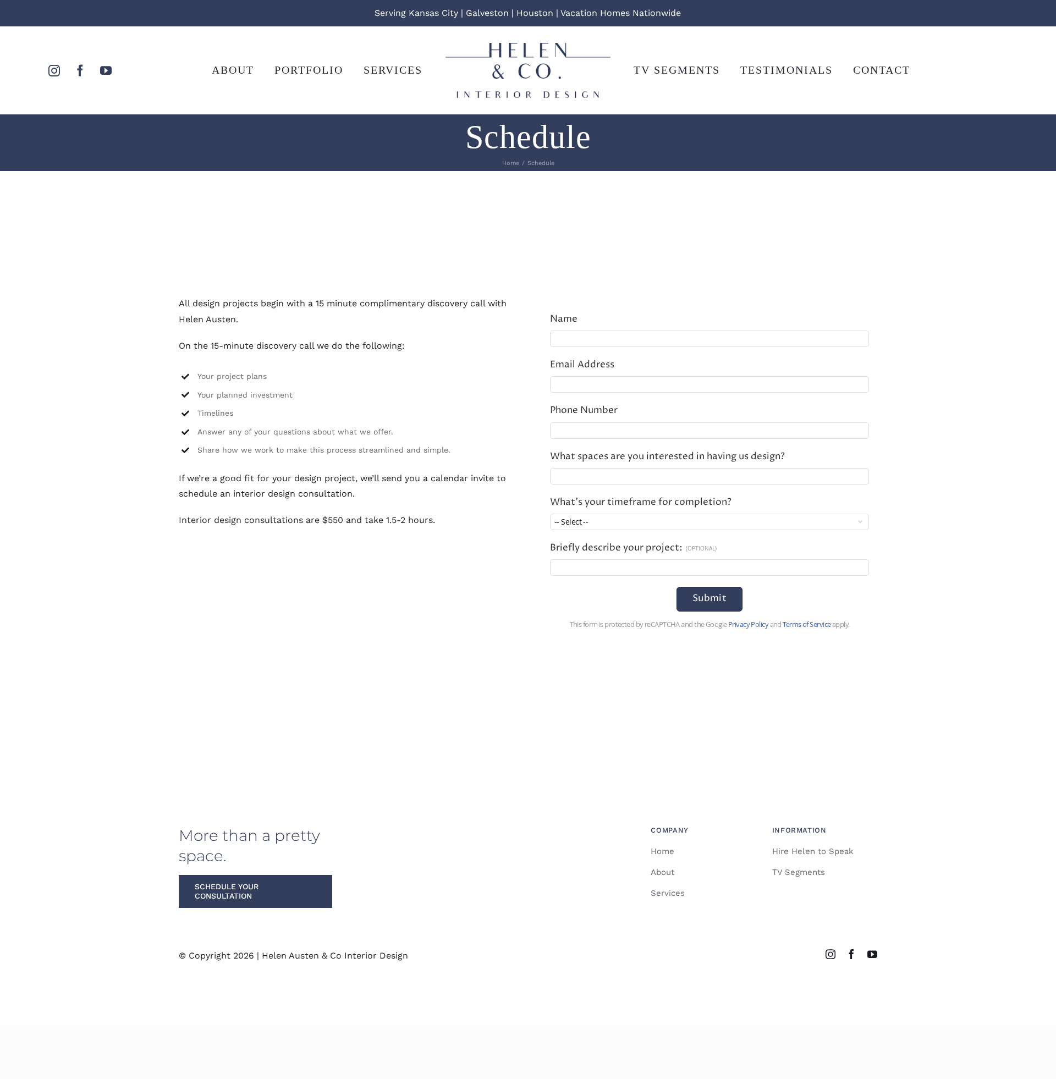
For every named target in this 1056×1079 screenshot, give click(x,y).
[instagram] (54, 70)
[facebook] (80, 70)
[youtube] (106, 70)
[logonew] (528, 47)
